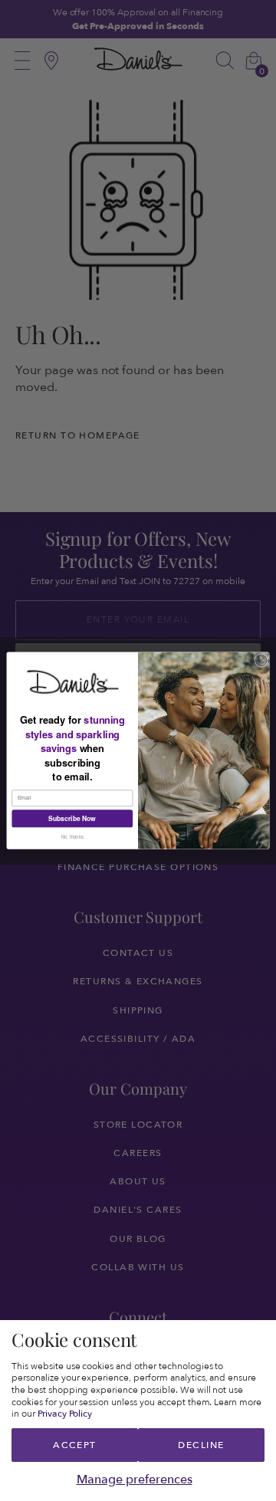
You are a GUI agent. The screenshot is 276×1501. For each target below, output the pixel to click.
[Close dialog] (261, 660)
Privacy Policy (65, 1413)
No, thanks (72, 836)
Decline (201, 1445)
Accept (75, 1445)
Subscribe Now (72, 818)
